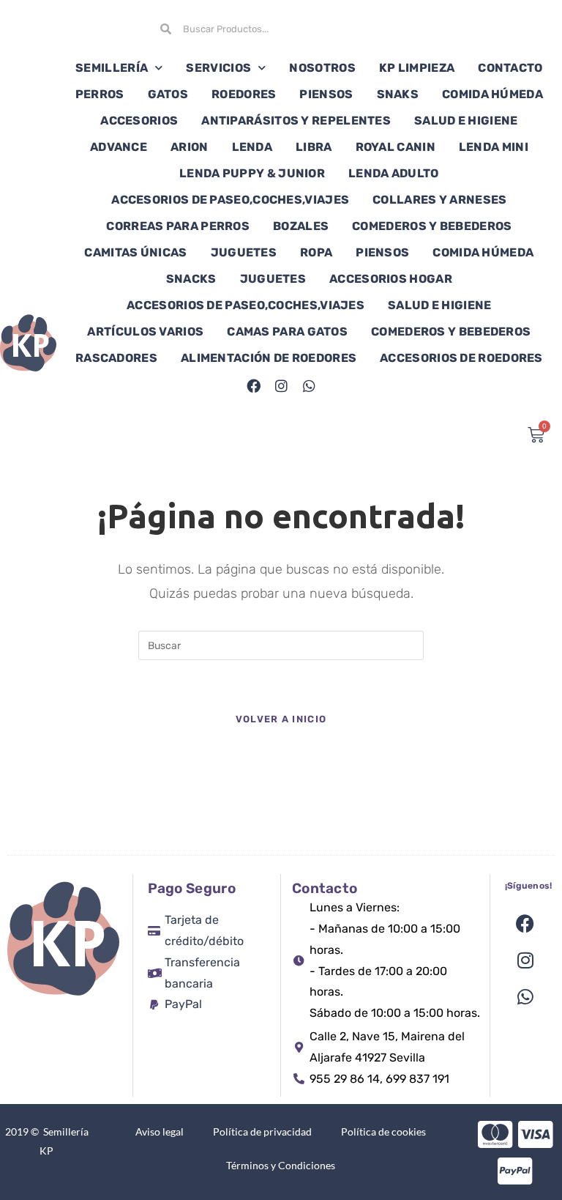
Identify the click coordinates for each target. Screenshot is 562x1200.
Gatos (168, 94)
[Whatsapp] (309, 385)
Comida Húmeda (492, 94)
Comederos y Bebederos (432, 226)
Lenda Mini (493, 147)
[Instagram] (281, 385)
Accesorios (139, 120)
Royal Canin (395, 147)
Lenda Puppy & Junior (252, 173)
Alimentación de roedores (268, 358)
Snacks (191, 279)
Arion (190, 147)
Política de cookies (383, 1131)
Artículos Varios (145, 331)
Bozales (301, 226)
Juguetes (244, 252)
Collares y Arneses (439, 200)
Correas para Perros (178, 226)
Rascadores (116, 358)
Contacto (510, 68)
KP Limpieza (416, 68)
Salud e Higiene (466, 120)
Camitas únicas (135, 252)
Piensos (326, 94)
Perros (99, 94)
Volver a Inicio (281, 719)
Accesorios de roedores (461, 358)
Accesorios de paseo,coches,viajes (230, 200)
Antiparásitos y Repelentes (296, 120)
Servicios (218, 68)
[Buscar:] (281, 644)
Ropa (316, 252)
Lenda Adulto (393, 173)
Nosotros (322, 68)
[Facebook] (253, 385)
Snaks (398, 94)
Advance (118, 147)
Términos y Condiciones (280, 1165)
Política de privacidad (262, 1131)
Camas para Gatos (287, 331)
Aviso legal (159, 1131)
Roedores (243, 94)
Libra (314, 147)
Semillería (111, 68)
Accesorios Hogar (390, 279)
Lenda (252, 147)
